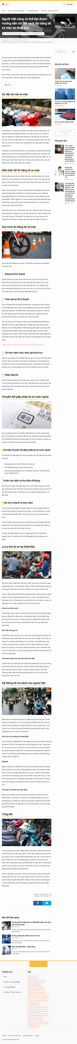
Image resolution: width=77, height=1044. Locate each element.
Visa (3, 11)
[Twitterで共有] (46, 903)
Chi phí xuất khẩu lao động (36, 981)
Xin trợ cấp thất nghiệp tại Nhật (64, 122)
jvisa (4, 1039)
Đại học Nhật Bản (34, 1026)
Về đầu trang (38, 964)
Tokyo (30, 1000)
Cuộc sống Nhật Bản (35, 985)
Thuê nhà (36, 996)
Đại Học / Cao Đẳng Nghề (16, 11)
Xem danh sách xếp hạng (65, 132)
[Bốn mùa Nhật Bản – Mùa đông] (6, 950)
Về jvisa (4, 1035)
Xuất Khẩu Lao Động (42, 1023)
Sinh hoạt (27, 33)
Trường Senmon (33, 1007)
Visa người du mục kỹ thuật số (38, 1015)
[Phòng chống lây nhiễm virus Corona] (6, 939)
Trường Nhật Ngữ (32, 11)
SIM (30, 996)
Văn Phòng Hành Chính (35, 1019)
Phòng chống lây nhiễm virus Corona (26, 936)
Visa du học (44, 1007)
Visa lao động (42, 1011)
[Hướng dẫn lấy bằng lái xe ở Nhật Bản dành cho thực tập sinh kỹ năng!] (6, 925)
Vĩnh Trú (31, 1023)
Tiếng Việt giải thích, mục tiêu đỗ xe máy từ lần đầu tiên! (22, 345)
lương (42, 989)
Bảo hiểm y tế (33, 977)
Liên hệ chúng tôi (27, 1035)
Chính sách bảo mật (14, 1035)
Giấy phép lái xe (37, 33)
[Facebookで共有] (37, 903)
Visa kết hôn (32, 1011)
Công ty (37, 1035)
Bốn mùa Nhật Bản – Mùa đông (23, 947)
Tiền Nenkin (44, 996)
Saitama (42, 992)
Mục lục (7, 85)
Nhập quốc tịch (33, 992)
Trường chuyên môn (41, 1000)
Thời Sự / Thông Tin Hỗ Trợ (50, 11)
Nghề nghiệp (60, 106)
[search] (73, 51)
